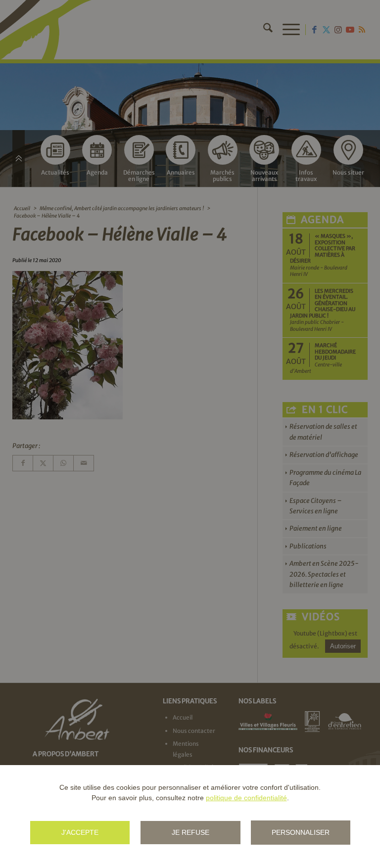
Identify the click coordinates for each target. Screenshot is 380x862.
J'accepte (79, 832)
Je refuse (190, 832)
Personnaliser (301, 832)
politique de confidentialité (246, 798)
